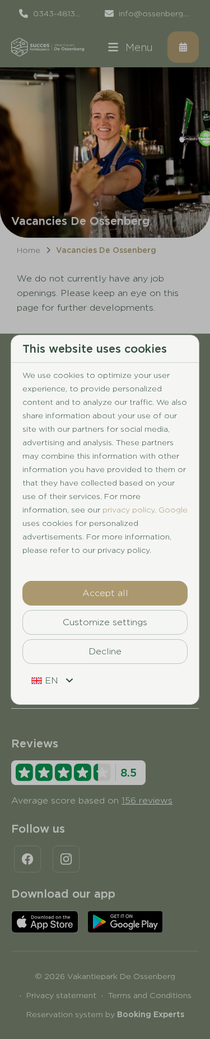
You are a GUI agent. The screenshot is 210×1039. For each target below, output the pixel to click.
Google (173, 509)
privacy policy (128, 509)
